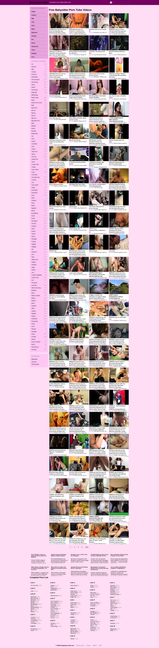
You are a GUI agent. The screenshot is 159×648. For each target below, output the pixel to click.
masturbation (108, 431)
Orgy (78, 208)
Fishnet (38, 233)
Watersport (113, 629)
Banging (33, 599)
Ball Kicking (34, 598)
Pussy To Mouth (38, 341)
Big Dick (76, 121)
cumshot (61, 475)
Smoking (93, 627)
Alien (38, 69)
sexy (85, 274)
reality (107, 300)
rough (118, 300)
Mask (38, 293)
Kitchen (38, 269)
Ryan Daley (124, 34)
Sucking (33, 36)
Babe (119, 78)
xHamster (91, 187)
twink (82, 34)
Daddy (56, 499)
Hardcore (123, 78)
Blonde (116, 252)
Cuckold (38, 179)
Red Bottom (93, 613)
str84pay (102, 76)
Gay (62, 34)
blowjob (65, 475)
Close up (38, 156)
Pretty (38, 334)
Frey (126, 477)
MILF (108, 54)
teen (103, 431)
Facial (38, 218)
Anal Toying (38, 82)
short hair (123, 366)
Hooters (72, 594)
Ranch (38, 344)
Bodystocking (35, 607)
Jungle (72, 614)
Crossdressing (38, 177)
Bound (38, 128)
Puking (38, 339)
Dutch (38, 203)
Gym (38, 254)
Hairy (38, 257)
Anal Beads (38, 77)
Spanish (112, 585)
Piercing (92, 604)
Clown (38, 161)
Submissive (34, 46)
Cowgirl (38, 167)
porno (80, 274)
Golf (52, 625)
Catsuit (38, 141)
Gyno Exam (73, 585)
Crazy (38, 172)
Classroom (38, 151)
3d (38, 64)
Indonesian (73, 602)
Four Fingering (55, 613)
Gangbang (88, 121)
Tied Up (112, 601)
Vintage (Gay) (58, 387)
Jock (106, 32)
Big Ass (38, 113)
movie (61, 455)
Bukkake (82, 208)
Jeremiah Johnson (66, 277)
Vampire (112, 623)
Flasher (53, 607)
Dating (38, 187)
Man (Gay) (97, 187)
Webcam (85, 499)
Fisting (65, 186)
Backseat (33, 596)
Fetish (38, 228)
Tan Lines (113, 600)
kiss (59, 455)
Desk (32, 630)
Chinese (33, 619)
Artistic (38, 87)
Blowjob (38, 125)
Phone (38, 323)
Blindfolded (34, 604)
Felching (53, 604)
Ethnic (38, 210)
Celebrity (60, 186)
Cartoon (82, 165)
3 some (127, 165)
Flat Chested (54, 608)
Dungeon (38, 200)
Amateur (38, 71)
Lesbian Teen (38, 277)
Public (103, 32)
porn (77, 274)
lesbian (56, 455)
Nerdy (72, 638)
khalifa (124, 410)
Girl (38, 249)
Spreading (113, 587)
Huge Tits (73, 597)
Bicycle (38, 110)
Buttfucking (38, 133)
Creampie (101, 167)
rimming (127, 499)
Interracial (73, 604)
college (83, 432)
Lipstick (72, 621)
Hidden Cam (38, 259)
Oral (91, 597)
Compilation (34, 620)
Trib (111, 609)
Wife (32, 18)
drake (86, 475)
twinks (122, 233)
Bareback (96, 32)
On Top (92, 595)
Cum (38, 182)
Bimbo (33, 602)
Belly (38, 105)
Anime (38, 84)
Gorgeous (38, 251)
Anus (33, 57)
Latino (121, 99)
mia (121, 410)
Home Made (74, 592)
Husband (38, 264)
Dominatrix (38, 192)
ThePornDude (35, 364)
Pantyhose (38, 318)
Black (33, 29)
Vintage (84, 186)
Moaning (73, 633)
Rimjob (92, 614)
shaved (125, 344)
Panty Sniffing (94, 602)
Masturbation (121, 54)
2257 (100, 645)
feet (124, 477)
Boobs (33, 608)
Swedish (112, 591)
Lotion (72, 623)
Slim (91, 626)
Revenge (38, 349)
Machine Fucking (38, 287)
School (68, 252)
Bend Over (38, 107)
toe (122, 477)
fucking (83, 255)
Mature (38, 298)
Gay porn (34, 361)
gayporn (86, 34)
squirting (127, 300)
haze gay (103, 499)
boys (102, 410)
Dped (38, 197)
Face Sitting (54, 602)
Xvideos (71, 274)
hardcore (123, 521)
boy (88, 300)
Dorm (38, 195)
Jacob (127, 277)
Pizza (38, 326)
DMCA (95, 645)
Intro (71, 605)
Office (38, 308)
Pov (32, 39)
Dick (52, 587)
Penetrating (38, 321)
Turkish (112, 610)
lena (127, 410)
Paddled (38, 313)
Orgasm (38, 311)
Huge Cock (73, 595)
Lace (38, 272)
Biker (38, 123)
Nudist (92, 587)
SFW (115, 300)
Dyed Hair (54, 590)
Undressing (113, 616)
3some (105, 410)
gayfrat (108, 499)
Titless (112, 606)
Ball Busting (38, 95)
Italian (72, 607)
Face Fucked (54, 601)
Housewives (99, 54)
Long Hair (38, 285)
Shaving (92, 623)
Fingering (53, 605)
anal (57, 475)
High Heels (73, 591)
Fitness (38, 236)
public (108, 76)
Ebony (38, 205)
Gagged (38, 244)
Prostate (38, 336)
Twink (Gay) (78, 342)
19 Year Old (34, 585)
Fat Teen (38, 223)
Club (32, 22)
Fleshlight (38, 239)
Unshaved (113, 617)
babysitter (107, 252)
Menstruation (74, 631)
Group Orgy (54, 626)
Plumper (38, 329)
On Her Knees (94, 594)
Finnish (38, 231)
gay (105, 76)
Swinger (82, 54)
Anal (60, 34)
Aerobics (38, 66)
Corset (33, 622)
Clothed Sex (38, 159)
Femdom (38, 226)
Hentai (104, 54)
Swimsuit (113, 593)
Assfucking (38, 89)
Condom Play (38, 164)
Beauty (33, 601)
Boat (32, 605)
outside (66, 499)
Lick (38, 280)
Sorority (92, 630)
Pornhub (91, 32)
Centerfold (38, 143)
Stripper (112, 590)
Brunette (38, 131)
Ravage (92, 611)
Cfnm (38, 146)
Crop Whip (38, 174)
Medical (38, 300)
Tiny (111, 604)
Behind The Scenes (38, 102)
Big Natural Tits (38, 120)
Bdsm (38, 100)
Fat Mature (38, 221)
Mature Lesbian (38, 295)
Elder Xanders (87, 366)
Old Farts (93, 592)
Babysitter (38, 92)
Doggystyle (54, 588)
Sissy (33, 25)
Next (87, 547)
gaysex (63, 78)
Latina (124, 122)
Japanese (73, 613)
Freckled (53, 614)
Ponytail (92, 605)
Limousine (38, 282)
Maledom (38, 290)
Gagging (38, 246)
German (53, 623)
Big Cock (38, 118)
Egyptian (38, 208)
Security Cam (94, 621)
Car (38, 136)
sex (83, 274)
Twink (33, 50)
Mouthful (38, 305)
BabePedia (34, 359)
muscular (128, 189)
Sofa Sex (93, 629)
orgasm (122, 300)
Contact (88, 645)
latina (127, 521)
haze (122, 432)
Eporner (51, 34)
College (127, 320)
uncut (86, 255)
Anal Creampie (38, 79)
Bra (32, 610)
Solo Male (96, 252)
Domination (38, 190)
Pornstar (87, 208)
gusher (66, 366)
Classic (38, 149)
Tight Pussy (113, 603)
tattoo (67, 300)
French (53, 616)
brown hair (86, 388)
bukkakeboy (64, 56)
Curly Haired (38, 185)
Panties (38, 316)
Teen (67, 145)
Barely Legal (38, 97)
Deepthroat (34, 629)
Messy (33, 43)
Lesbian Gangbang (38, 275)
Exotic (38, 215)
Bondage (66, 34)
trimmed (103, 388)
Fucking (38, 241)
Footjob (87, 54)
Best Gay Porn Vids (39, 2)
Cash (38, 138)
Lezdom (72, 620)
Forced (53, 611)
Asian (75, 208)
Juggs (38, 267)
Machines (73, 628)
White (112, 630)
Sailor (92, 620)
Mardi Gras (73, 630)
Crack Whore (38, 169)
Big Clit (38, 115)
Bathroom (34, 32)
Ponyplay (38, 331)
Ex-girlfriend (38, 213)
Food (52, 610)
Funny (52, 617)
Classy (38, 154)
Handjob (33, 53)
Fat (117, 54)
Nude (92, 585)
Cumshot (125, 209)
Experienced (54, 595)
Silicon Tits (93, 624)
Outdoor (33, 15)
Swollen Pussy (114, 594)
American (38, 74)
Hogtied (38, 262)
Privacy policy (80, 645)
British (32, 611)
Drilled (33, 11)
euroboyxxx (87, 453)
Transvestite (113, 607)
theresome (108, 477)
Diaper (53, 585)
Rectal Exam (38, 347)
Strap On (112, 588)
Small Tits (76, 165)
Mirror (38, 303)
